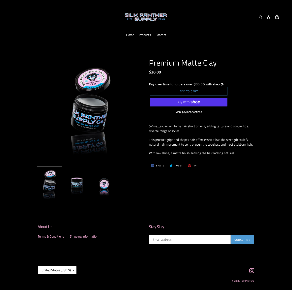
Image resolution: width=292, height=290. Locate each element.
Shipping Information (84, 236)
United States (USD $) (56, 270)
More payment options (188, 112)
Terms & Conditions (51, 236)
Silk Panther (247, 281)
